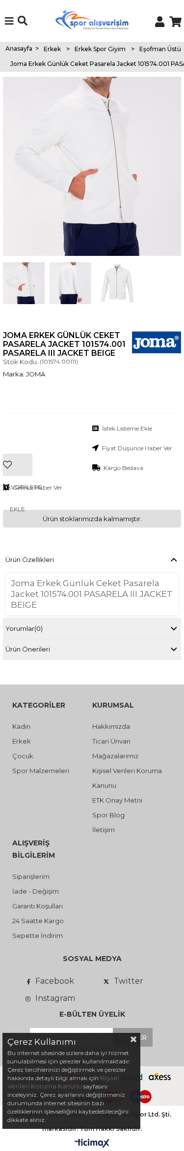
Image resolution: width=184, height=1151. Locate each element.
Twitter (128, 981)
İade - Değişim (35, 891)
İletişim (103, 830)
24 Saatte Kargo (38, 921)
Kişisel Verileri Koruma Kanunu (63, 1082)
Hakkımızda (111, 726)
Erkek (21, 741)
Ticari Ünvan (111, 741)
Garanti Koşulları (37, 906)
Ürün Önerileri (27, 649)
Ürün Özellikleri (29, 559)
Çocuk (22, 756)
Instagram (55, 998)
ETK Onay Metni (117, 800)
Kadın (21, 726)
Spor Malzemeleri (40, 771)
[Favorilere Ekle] (17, 450)
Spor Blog (108, 815)
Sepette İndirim (37, 935)
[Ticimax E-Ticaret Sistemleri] (92, 1144)
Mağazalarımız (115, 756)
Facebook (54, 981)
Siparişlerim (31, 876)
